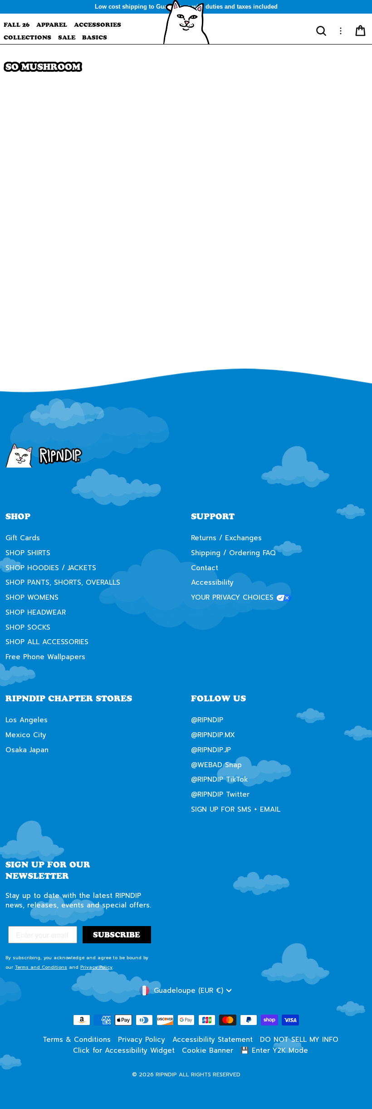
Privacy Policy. (243, 635)
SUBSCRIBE (274, 602)
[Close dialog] (351, 470)
